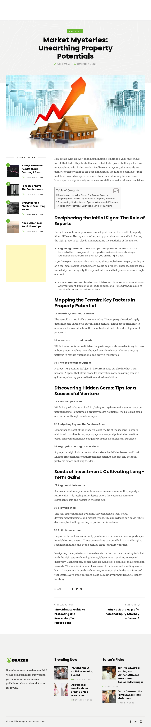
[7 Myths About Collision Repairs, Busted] (61, 673)
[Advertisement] (26, 263)
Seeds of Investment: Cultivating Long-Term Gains (85, 205)
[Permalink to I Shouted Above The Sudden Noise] (13, 190)
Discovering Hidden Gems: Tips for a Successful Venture (88, 202)
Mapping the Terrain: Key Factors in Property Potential (86, 198)
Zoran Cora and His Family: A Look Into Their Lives (130, 695)
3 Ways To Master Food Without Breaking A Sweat (32, 169)
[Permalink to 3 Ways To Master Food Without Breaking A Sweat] (13, 171)
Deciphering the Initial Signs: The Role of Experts (83, 195)
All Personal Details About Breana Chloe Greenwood (79, 690)
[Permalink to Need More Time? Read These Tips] (13, 227)
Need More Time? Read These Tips (32, 224)
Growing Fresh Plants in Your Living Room (33, 206)
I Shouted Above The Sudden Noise (32, 187)
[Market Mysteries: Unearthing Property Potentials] (72, 588)
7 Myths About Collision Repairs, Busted (82, 671)
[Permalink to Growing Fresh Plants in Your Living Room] (13, 208)
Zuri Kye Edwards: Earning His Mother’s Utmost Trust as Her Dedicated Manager (130, 675)
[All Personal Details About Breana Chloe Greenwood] (61, 690)
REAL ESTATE (75, 31)
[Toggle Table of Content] (114, 190)
